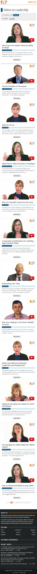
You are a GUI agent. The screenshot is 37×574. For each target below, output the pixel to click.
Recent (13, 18)
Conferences (18, 530)
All (3, 15)
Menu (30, 2)
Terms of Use (15, 572)
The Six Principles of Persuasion (14, 86)
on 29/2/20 (31, 563)
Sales (11, 15)
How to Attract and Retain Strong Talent (18, 486)
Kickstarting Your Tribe (11, 284)
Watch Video (17, 59)
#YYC (25, 548)
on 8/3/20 (15, 555)
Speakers (3, 534)
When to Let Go (8, 125)
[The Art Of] (4, 3)
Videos (33, 532)
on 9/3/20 (16, 550)
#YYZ (17, 548)
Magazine (33, 530)
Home (2, 530)
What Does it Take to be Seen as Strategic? (18, 164)
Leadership (16, 15)
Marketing (7, 15)
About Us (18, 534)
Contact (33, 534)
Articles (18, 532)
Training (3, 532)
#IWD (10, 547)
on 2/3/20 (17, 561)
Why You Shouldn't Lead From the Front (17, 202)
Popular (5, 18)
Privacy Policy (23, 572)
